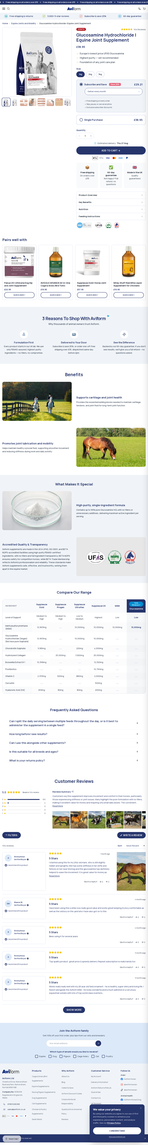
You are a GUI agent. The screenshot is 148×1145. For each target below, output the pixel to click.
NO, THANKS (92, 586)
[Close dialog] (106, 544)
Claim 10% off (92, 577)
